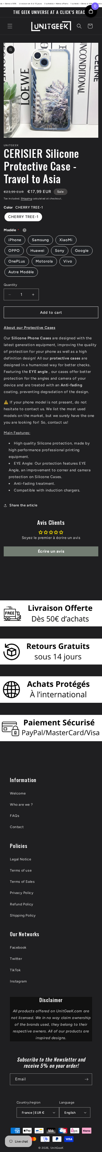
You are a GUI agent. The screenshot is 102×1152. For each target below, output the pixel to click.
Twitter (16, 959)
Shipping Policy (23, 915)
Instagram (18, 981)
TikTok (15, 970)
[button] (9, 26)
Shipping (26, 198)
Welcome (18, 793)
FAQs (14, 816)
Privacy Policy (21, 893)
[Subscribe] (86, 1079)
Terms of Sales (22, 882)
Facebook (18, 947)
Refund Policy (21, 904)
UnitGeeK (57, 1148)
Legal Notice (20, 859)
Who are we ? (21, 804)
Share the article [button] (23, 505)
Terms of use (21, 870)
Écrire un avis (51, 551)
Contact (17, 827)
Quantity (10, 285)
